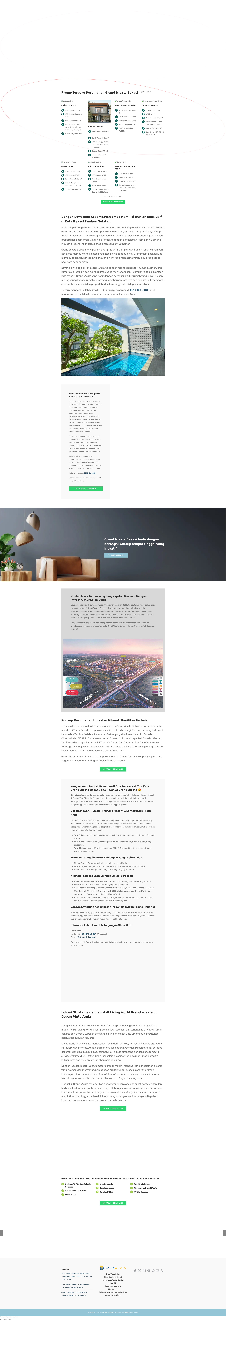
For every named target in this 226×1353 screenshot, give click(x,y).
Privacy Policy (119, 1187)
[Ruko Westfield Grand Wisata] (203, 1122)
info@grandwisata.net (86, 937)
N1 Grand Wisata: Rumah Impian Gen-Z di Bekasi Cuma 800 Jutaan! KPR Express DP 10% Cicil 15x (77, 1151)
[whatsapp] (153, 1145)
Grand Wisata (134, 1187)
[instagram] (144, 1145)
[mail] (157, 1145)
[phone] (162, 1145)
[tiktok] (135, 1145)
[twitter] (139, 1145)
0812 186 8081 (139, 290)
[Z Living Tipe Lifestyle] (158, 1122)
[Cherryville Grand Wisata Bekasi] (67, 1122)
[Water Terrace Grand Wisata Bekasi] (113, 1122)
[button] (8, 1191)
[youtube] (148, 1145)
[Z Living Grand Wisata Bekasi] (22, 1122)
